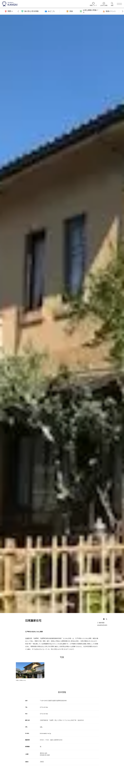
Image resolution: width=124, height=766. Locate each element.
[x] (106, 619)
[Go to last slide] (18, 11)
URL (41, 727)
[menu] (119, 3)
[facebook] (104, 619)
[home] (44, 4)
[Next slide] (122, 11)
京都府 (27, 638)
